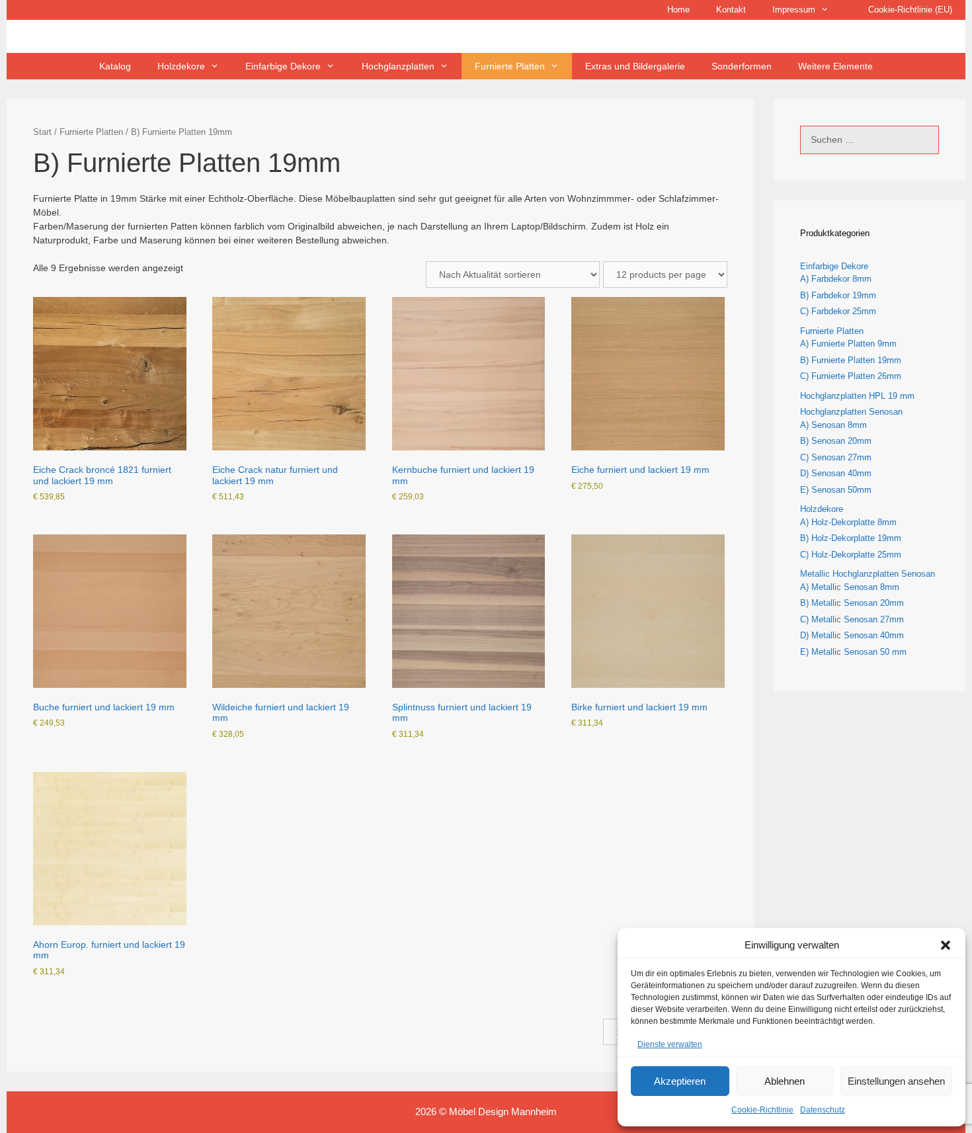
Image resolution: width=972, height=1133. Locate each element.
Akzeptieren (680, 1081)
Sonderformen (741, 66)
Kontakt (731, 10)
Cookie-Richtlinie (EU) (910, 10)
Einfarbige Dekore (834, 266)
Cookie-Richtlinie (762, 1109)
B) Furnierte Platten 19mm (850, 360)
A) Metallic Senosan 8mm (849, 587)
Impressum (793, 10)
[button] (945, 945)
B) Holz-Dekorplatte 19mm (850, 538)
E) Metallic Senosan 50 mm (853, 652)
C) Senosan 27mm (835, 457)
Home (678, 10)
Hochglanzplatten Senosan (851, 412)
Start (42, 132)
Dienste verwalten (669, 1044)
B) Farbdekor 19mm (838, 295)
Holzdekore (821, 509)
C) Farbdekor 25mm (838, 311)
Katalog (115, 66)
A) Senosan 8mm (833, 425)
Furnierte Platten (91, 132)
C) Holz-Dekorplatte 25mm (850, 555)
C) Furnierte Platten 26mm (850, 376)
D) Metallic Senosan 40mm (852, 635)
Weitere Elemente (835, 66)
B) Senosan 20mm (835, 441)
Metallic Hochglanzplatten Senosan (867, 574)
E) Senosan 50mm (835, 490)
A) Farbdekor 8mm (835, 279)
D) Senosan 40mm (835, 473)
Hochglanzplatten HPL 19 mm (857, 396)
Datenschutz (822, 1109)
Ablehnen (784, 1081)
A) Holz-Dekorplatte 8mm (848, 522)
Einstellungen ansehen (896, 1081)
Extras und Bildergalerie (635, 66)
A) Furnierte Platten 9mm (848, 344)
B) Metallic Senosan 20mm (852, 603)
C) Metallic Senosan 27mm (852, 619)
